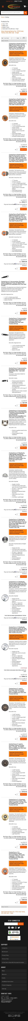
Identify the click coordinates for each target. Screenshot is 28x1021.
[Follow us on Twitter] (19, 928)
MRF (14, 1018)
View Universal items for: (13, 912)
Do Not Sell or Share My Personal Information (13, 962)
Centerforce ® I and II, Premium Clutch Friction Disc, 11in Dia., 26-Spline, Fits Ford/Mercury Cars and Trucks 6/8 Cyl (17, 746)
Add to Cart (23, 683)
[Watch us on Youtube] (12, 928)
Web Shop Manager (18, 1013)
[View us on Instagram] (16, 928)
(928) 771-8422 (5, 996)
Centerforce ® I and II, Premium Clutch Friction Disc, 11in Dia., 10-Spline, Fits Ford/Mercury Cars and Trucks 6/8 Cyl (17, 691)
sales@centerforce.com (7, 999)
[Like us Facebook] (9, 928)
